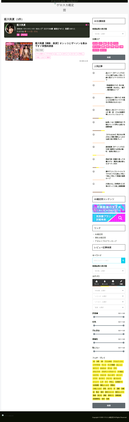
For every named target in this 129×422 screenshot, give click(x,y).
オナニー (66, 54)
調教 (105, 395)
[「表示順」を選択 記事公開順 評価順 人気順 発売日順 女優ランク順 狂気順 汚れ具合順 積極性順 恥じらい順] (108, 270)
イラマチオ (49, 54)
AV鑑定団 (99, 234)
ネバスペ (74, 54)
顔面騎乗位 (96, 399)
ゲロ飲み (120, 371)
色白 (107, 46)
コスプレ (96, 375)
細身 (103, 46)
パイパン (96, 50)
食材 (103, 399)
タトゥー (103, 50)
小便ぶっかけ (40, 57)
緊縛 (94, 395)
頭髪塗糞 (118, 395)
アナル (116, 43)
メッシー (96, 382)
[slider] (94, 317)
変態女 (113, 385)
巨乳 (112, 46)
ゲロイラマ (96, 371)
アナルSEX (39, 54)
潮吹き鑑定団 (100, 238)
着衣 (48, 57)
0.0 (119, 313)
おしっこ (58, 54)
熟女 (105, 43)
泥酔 (118, 388)
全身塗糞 (96, 385)
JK (94, 361)
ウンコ (104, 365)
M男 (98, 361)
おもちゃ (103, 368)
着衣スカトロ (109, 392)
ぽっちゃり (96, 46)
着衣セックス (119, 392)
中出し (81, 54)
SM (102, 361)
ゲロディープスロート (109, 371)
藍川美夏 (21, 25)
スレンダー (111, 375)
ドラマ (95, 378)
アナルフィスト (118, 361)
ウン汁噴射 (111, 365)
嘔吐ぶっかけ (104, 385)
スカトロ (103, 375)
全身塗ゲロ (118, 382)
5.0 (124, 313)
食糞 (107, 399)
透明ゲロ (111, 395)
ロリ (100, 43)
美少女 (100, 395)
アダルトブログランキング (106, 241)
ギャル (95, 43)
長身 (116, 46)
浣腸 (122, 388)
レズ (101, 382)
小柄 (121, 46)
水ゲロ (110, 388)
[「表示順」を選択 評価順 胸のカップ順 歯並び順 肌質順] (108, 33)
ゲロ (115, 368)
